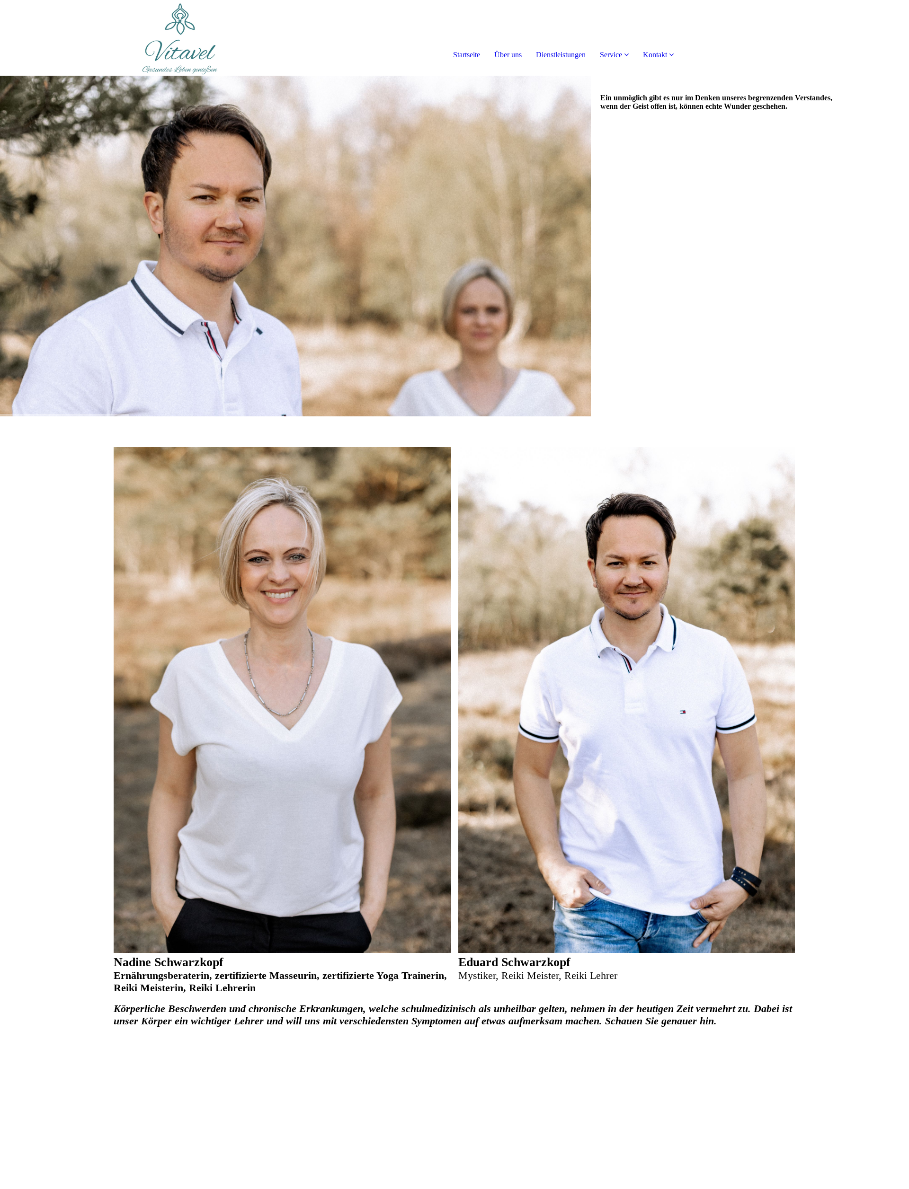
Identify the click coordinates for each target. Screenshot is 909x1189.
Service (611, 55)
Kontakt (655, 55)
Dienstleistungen (561, 55)
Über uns (508, 55)
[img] (109, 38)
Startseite (466, 55)
